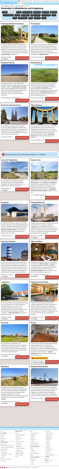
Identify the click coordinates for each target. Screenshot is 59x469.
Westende (46, 182)
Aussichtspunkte (27, 12)
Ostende (34, 226)
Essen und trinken (34, 443)
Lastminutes (3, 460)
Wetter (19, 3)
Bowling (17, 15)
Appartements (3, 444)
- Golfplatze (33, 439)
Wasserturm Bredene (8, 241)
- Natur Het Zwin (49, 433)
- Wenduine (48, 439)
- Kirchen (17, 440)
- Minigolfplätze (19, 451)
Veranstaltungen (46, 1)
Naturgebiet (41, 86)
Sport (15, 17)
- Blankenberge (48, 438)
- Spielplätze (18, 446)
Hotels (2, 457)
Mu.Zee (33, 323)
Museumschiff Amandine (39, 366)
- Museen (17, 436)
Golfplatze (37, 17)
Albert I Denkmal (36, 105)
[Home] (19, 1)
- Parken (32, 450)
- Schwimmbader (34, 433)
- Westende (3, 455)
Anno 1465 (4, 323)
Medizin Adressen (34, 453)
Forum (31, 455)
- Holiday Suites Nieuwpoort (7, 445)
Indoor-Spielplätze (8, 15)
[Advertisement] (29, 147)
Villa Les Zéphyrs (36, 241)
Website (5, 58)
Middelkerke (23, 1)
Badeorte (2, 435)
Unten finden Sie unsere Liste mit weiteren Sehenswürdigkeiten (20, 154)
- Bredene (47, 443)
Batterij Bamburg (36, 63)
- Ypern (32, 464)
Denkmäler (11, 12)
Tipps (1, 436)
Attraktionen (37, 12)
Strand (34, 1)
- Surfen (32, 441)
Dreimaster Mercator (38, 202)
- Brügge (32, 460)
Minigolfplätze (25, 15)
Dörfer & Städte (46, 15)
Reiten (30, 17)
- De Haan (47, 441)
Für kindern (3, 438)
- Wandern (32, 436)
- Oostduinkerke (49, 449)
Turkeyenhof (5, 282)
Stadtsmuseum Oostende (39, 282)
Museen (5, 12)
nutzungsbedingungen (11, 467)
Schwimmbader (22, 17)
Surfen (43, 17)
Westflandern (33, 459)
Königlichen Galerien (8, 63)
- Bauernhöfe (18, 445)
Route (31, 448)
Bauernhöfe (45, 12)
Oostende (47, 346)
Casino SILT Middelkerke (9, 160)
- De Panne (47, 453)
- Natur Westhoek (49, 454)
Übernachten (29, 1)
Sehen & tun (39, 1)
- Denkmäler (18, 438)
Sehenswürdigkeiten (20, 435)
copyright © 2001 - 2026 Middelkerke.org (32, 467)
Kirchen (19, 12)
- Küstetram (33, 451)
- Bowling (17, 450)
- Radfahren (33, 434)
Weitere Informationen (22, 58)
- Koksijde (47, 451)
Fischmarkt (4, 202)
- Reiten (32, 438)
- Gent (31, 462)
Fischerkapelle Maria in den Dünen (12, 24)
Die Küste (47, 431)
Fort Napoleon (35, 24)
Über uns (47, 458)
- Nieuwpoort (3, 452)
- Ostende (47, 444)
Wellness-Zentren (35, 15)
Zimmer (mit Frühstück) (6, 459)
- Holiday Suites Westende (6, 447)
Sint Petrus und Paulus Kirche (11, 105)
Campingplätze (4, 449)
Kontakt (47, 462)
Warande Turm (36, 160)
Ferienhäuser (3, 450)
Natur (53, 15)
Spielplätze (53, 12)
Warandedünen (34, 182)
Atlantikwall (5, 366)
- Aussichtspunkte (19, 441)
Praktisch (53, 1)
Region (56, 1)
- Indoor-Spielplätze (20, 448)
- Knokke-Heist (48, 434)
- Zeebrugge (48, 436)
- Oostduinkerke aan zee (6, 454)
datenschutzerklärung (20, 467)
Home (1, 431)
